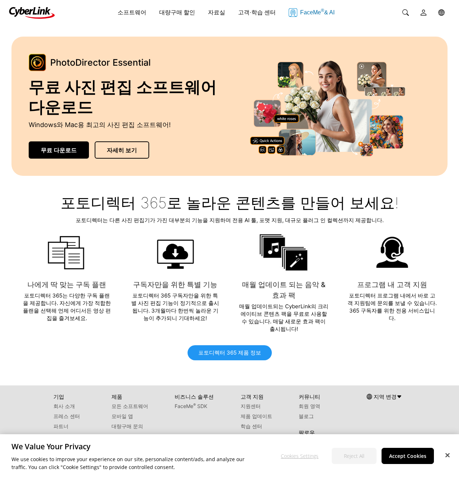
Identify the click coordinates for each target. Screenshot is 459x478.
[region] (229, 456)
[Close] (447, 455)
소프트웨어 (132, 12)
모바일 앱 (122, 416)
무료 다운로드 (59, 150)
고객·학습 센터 (257, 12)
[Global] (441, 12)
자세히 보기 (122, 150)
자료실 (216, 12)
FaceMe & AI (317, 11)
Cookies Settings (299, 455)
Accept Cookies (407, 455)
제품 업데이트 (256, 416)
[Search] (406, 12)
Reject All (354, 455)
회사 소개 (64, 406)
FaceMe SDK (191, 406)
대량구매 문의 (127, 426)
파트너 (60, 426)
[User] (423, 12)
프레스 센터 (66, 416)
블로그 (306, 416)
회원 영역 (309, 406)
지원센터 (251, 406)
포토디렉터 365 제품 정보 (229, 352)
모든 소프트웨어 (130, 406)
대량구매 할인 (177, 12)
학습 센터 (251, 426)
